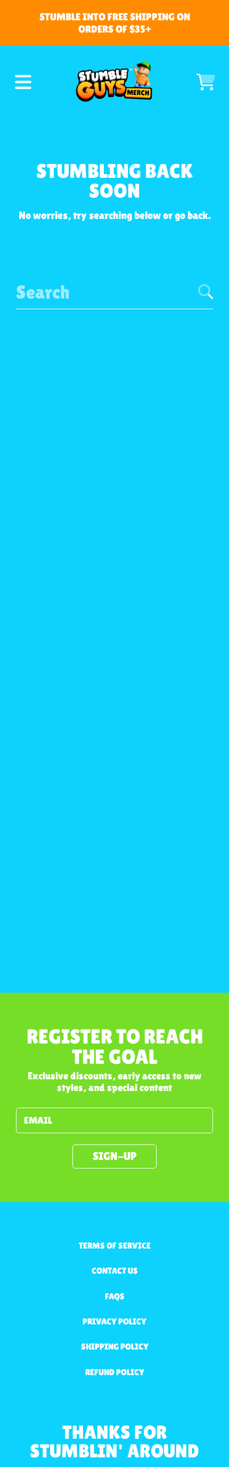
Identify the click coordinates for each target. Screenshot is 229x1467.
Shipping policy (115, 1347)
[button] (23, 82)
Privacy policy (114, 1321)
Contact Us (115, 1271)
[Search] (205, 291)
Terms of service (115, 1246)
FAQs (115, 1296)
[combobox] (114, 291)
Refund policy (114, 1372)
